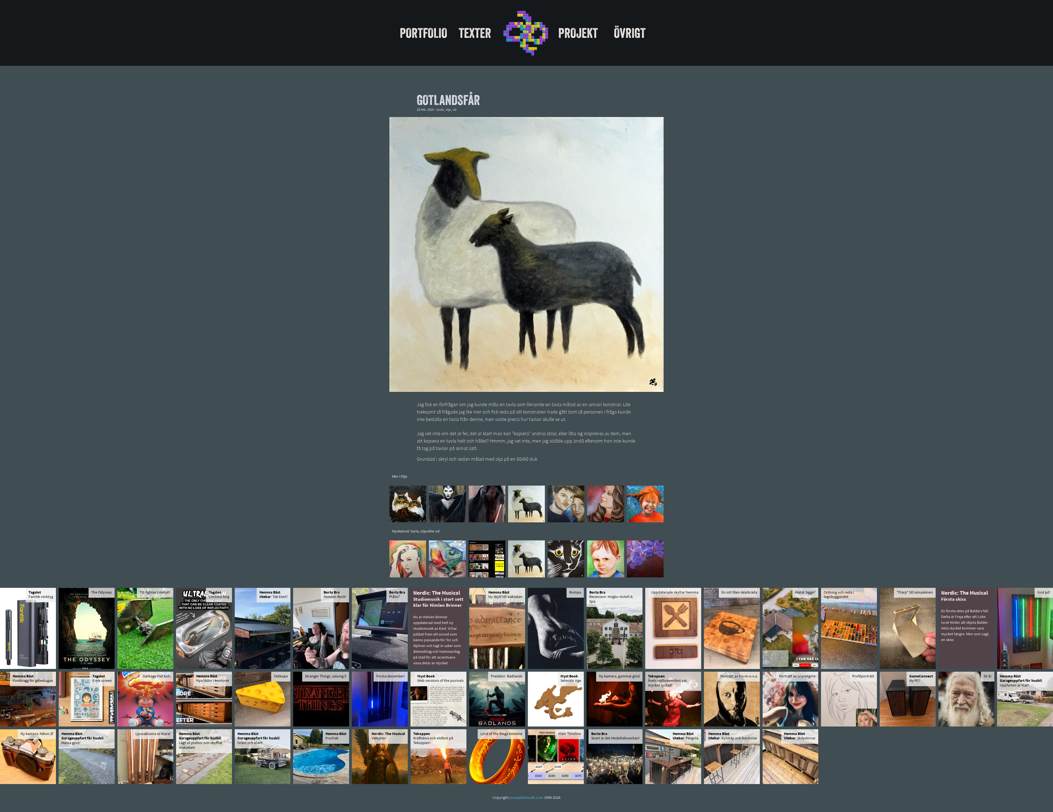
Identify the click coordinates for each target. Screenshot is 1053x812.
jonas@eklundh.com (526, 798)
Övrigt (630, 33)
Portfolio (423, 33)
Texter (475, 33)
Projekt (578, 33)
